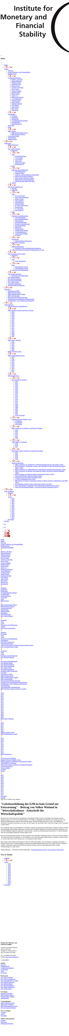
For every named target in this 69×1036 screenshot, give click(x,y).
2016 (2, 702)
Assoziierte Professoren (7, 669)
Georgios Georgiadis (6, 559)
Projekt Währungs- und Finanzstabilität (12, 544)
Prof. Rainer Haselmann (7, 666)
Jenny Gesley (4, 561)
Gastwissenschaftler (6, 608)
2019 (2, 697)
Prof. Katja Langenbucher (8, 628)
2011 (2, 710)
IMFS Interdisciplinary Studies (9, 677)
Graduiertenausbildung (7, 547)
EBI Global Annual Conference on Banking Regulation (16, 764)
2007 (2, 717)
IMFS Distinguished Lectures (9, 734)
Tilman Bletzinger (6, 553)
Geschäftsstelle (5, 594)
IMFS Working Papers (7, 676)
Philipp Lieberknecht (7, 569)
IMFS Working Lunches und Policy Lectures (13, 689)
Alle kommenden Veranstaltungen (10, 687)
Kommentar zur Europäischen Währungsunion (14, 682)
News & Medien (5, 768)
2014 (2, 706)
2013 (2, 707)
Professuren (4, 613)
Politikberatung (5, 546)
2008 (2, 715)
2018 (2, 699)
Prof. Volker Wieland (7, 616)
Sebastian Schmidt (6, 576)
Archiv (3, 771)
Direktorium (4, 591)
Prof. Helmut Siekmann (7, 657)
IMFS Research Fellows (7, 606)
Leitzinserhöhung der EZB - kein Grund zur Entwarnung (47, 850)
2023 (2, 696)
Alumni (3, 626)
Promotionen (4, 640)
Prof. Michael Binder (7, 663)
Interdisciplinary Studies (7, 996)
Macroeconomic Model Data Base (10, 681)
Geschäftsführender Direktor (9, 593)
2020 (2, 731)
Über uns (3, 542)
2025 (2, 693)
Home (2, 539)
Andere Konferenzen (7, 766)
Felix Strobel (4, 577)
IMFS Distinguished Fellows (9, 605)
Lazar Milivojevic (6, 571)
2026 (2, 722)
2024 (2, 694)
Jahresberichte (5, 609)
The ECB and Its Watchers (8, 758)
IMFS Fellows (5, 601)
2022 (2, 727)
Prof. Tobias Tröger (6, 668)
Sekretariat (4, 620)
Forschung (4, 672)
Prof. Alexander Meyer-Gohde (9, 647)
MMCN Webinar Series (7, 732)
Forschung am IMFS (6, 674)
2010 (2, 712)
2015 (2, 704)
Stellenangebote (5, 611)
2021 (2, 729)
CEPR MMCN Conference (8, 763)
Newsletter (4, 796)
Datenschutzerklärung (7, 1023)
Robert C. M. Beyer (6, 551)
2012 (2, 709)
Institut (3, 541)
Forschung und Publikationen (9, 625)
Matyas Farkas (5, 558)
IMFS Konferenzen (6, 754)
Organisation (4, 584)
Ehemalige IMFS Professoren (9, 671)
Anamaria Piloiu (5, 572)
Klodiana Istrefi (5, 564)
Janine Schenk (5, 574)
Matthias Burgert (5, 555)
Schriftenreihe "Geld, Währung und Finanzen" (14, 684)
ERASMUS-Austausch (7, 642)
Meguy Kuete (5, 566)
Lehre (2, 623)
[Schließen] (1, 62)
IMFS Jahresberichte (6, 679)
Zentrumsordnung (6, 596)
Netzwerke (4, 597)
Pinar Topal (4, 580)
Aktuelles (3, 632)
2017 (2, 701)
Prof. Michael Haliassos (7, 664)
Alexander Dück (5, 556)
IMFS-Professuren (6, 614)
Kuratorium (4, 589)
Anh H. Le (4, 567)
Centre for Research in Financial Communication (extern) (17, 645)
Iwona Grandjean (6, 563)
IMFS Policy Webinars (7, 718)
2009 (2, 714)
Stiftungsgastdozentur (7, 643)
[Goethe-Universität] (9, 1034)
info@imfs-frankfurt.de (12, 957)
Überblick (3, 588)
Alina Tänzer (4, 579)
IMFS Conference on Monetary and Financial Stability (16, 761)
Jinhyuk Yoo (4, 582)
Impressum (4, 1022)
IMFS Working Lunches (8, 1003)
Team (2, 599)
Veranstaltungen (5, 685)
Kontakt (3, 798)
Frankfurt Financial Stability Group (11, 760)
